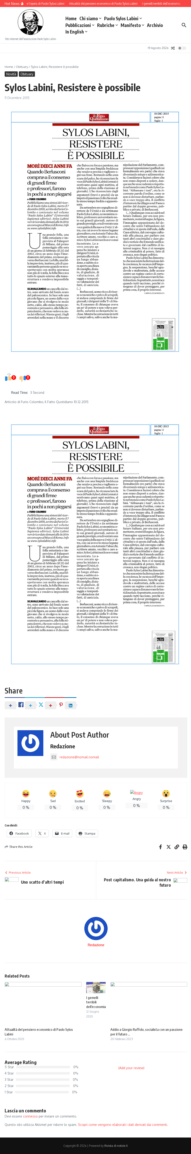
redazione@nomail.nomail (79, 757)
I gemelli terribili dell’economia (96, 1002)
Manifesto (131, 25)
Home (71, 18)
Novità (11, 74)
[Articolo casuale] (173, 48)
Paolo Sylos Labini (121, 18)
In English (74, 31)
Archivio (155, 25)
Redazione (62, 746)
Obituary (22, 67)
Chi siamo (88, 18)
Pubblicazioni (78, 25)
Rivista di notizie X (116, 1145)
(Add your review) (131, 1068)
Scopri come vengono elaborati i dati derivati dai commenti (122, 1125)
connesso (30, 1116)
